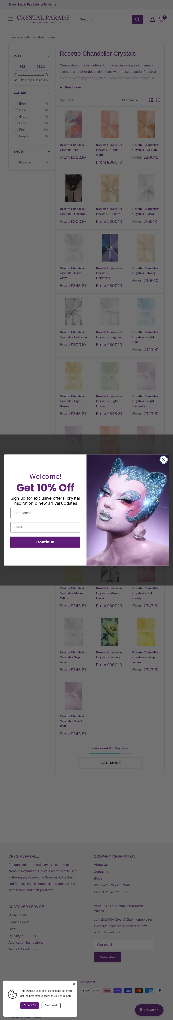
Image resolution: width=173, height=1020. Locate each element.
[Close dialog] (163, 459)
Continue (45, 541)
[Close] (74, 984)
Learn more (65, 996)
